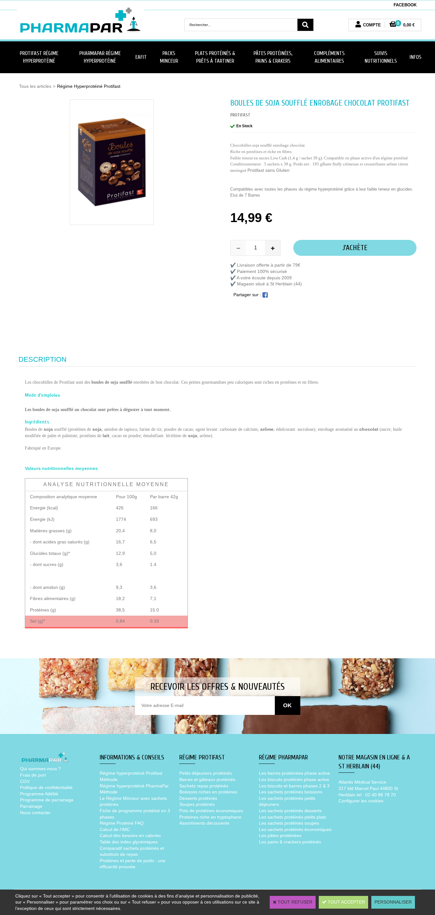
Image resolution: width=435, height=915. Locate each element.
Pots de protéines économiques (211, 810)
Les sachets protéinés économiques (295, 829)
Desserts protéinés (198, 798)
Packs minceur (169, 57)
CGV (25, 781)
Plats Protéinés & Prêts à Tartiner (215, 57)
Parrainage (31, 806)
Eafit (141, 57)
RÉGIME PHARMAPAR (283, 757)
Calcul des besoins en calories (130, 835)
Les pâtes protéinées (280, 835)
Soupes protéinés (197, 804)
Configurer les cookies (361, 800)
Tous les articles (35, 86)
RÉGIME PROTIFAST (202, 757)
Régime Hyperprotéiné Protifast (88, 86)
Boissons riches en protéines (208, 791)
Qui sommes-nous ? (40, 768)
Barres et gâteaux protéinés (207, 779)
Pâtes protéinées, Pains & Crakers (272, 57)
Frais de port (33, 775)
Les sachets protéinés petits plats (292, 817)
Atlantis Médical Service (362, 782)
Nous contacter (35, 812)
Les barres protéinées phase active (294, 773)
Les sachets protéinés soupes (289, 823)
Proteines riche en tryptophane (210, 817)
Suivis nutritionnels (381, 57)
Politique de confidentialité (46, 787)
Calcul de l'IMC (115, 829)
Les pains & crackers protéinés (290, 841)
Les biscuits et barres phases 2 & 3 (294, 785)
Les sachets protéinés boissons (290, 791)
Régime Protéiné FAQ (122, 823)
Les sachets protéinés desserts (290, 810)
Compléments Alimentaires (329, 57)
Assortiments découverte (204, 823)
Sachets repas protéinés (203, 785)
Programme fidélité (39, 793)
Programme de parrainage (47, 799)
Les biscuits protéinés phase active (294, 779)
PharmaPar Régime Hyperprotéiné (100, 57)
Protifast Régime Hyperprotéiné (39, 57)
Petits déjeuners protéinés (205, 773)
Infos (415, 57)
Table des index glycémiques (129, 841)
